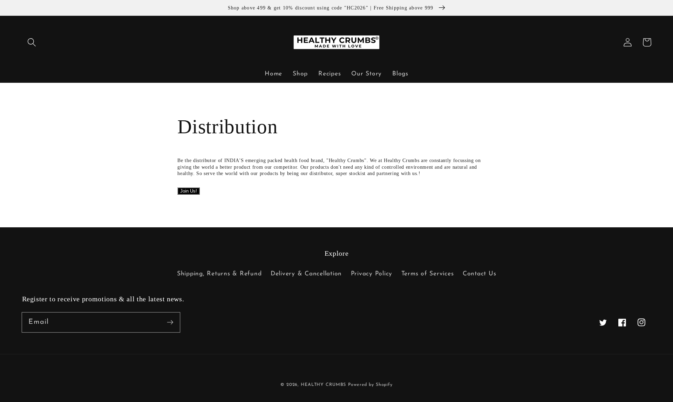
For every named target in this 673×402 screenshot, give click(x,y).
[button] (31, 42)
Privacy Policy (372, 274)
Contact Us (479, 274)
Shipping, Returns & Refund (219, 274)
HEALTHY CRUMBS (323, 385)
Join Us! (188, 191)
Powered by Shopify (370, 385)
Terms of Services (427, 274)
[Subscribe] (170, 322)
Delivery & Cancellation (306, 274)
